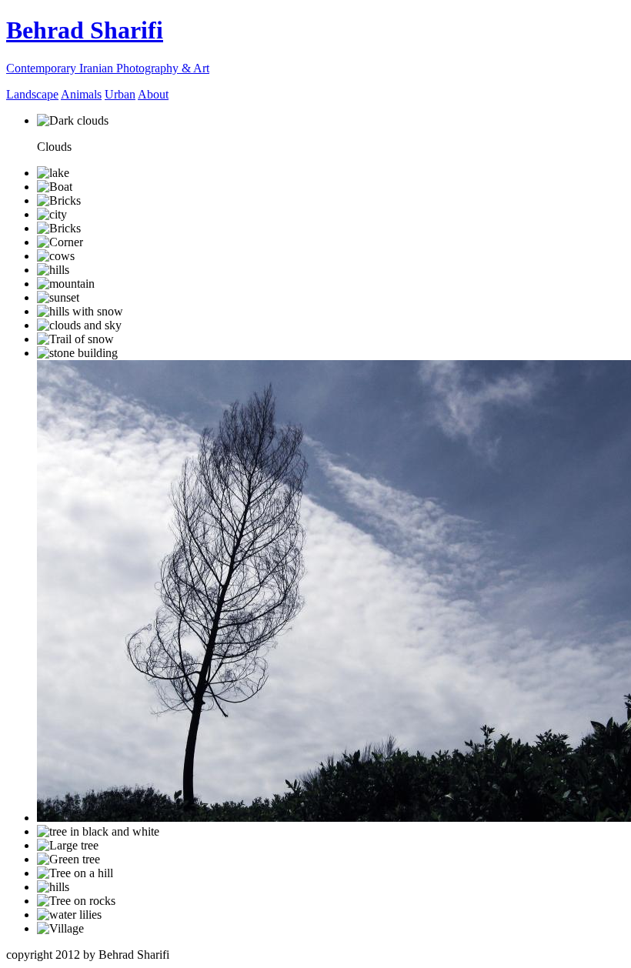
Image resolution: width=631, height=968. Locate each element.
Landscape (32, 94)
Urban (120, 94)
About (153, 94)
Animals (81, 94)
